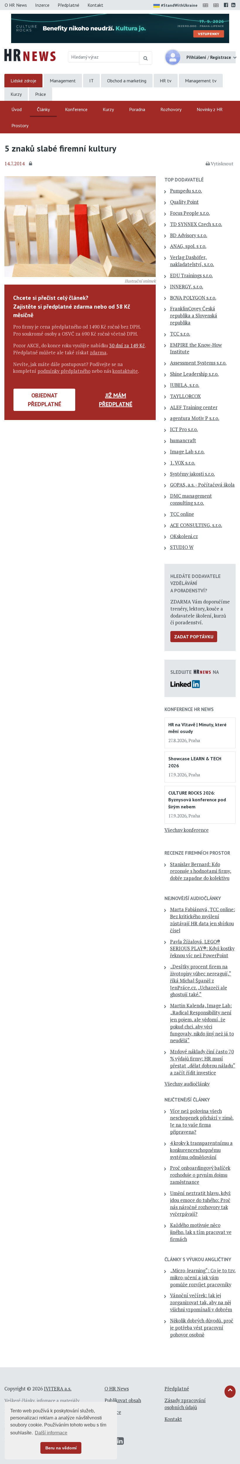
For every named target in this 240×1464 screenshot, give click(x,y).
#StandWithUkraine (179, 5)
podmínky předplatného (63, 371)
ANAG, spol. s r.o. (188, 246)
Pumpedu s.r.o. (186, 191)
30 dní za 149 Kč (127, 345)
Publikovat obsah (122, 1400)
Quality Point (184, 202)
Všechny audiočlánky (187, 1084)
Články (43, 109)
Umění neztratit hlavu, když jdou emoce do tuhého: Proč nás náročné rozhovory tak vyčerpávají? (200, 1203)
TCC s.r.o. (180, 334)
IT (91, 81)
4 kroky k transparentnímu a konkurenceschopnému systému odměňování (201, 1150)
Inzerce (42, 5)
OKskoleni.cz (184, 536)
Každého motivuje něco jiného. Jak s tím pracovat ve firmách (201, 1232)
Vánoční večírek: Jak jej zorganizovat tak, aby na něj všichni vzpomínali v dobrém (201, 1302)
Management (63, 81)
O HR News (16, 5)
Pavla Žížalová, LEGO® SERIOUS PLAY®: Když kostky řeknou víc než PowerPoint (202, 948)
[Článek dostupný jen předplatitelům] (31, 163)
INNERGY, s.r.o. (186, 286)
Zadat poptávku (193, 637)
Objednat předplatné (44, 400)
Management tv (201, 81)
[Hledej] (145, 58)
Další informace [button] (51, 1432)
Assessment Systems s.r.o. (198, 363)
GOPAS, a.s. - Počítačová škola (202, 485)
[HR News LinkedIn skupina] (233, 5)
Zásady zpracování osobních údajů (185, 1404)
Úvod (16, 109)
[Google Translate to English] (217, 5)
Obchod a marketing (126, 81)
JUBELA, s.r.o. (184, 385)
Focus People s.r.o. (190, 213)
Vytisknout (222, 163)
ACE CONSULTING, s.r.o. (196, 525)
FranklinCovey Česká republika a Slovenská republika (193, 315)
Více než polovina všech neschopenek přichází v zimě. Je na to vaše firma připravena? (202, 1121)
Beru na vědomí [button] (61, 1448)
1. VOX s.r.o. (182, 463)
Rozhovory (170, 109)
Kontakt (95, 5)
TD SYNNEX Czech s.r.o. (196, 224)
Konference (76, 109)
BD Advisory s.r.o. (188, 235)
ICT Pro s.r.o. (184, 429)
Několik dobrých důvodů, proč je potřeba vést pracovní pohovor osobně (201, 1327)
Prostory (19, 125)
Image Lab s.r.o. (187, 451)
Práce (40, 94)
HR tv (166, 81)
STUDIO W (181, 547)
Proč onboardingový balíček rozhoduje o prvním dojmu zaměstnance (200, 1175)
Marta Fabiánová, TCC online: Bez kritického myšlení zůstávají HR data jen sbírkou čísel (202, 920)
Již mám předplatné (115, 400)
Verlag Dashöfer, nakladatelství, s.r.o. (192, 261)
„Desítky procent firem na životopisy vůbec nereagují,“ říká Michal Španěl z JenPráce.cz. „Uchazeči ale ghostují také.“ (200, 980)
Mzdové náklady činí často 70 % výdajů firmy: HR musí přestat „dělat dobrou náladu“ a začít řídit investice (202, 1062)
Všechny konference (186, 830)
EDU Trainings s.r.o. (191, 275)
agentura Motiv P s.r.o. (194, 418)
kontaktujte (125, 371)
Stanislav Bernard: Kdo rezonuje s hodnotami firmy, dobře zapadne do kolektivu (200, 871)
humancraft (183, 440)
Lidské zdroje (23, 81)
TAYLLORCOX (185, 396)
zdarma (98, 352)
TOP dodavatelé (184, 179)
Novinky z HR (210, 109)
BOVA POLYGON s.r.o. (193, 298)
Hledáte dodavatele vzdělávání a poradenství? (195, 583)
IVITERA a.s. (57, 1388)
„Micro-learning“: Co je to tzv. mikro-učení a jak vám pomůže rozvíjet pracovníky (203, 1277)
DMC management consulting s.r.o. (191, 499)
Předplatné (68, 5)
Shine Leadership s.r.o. (194, 374)
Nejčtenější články (187, 1099)
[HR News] (30, 54)
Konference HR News (189, 709)
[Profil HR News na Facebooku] (226, 5)
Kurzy (16, 94)
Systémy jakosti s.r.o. (192, 474)
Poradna (137, 109)
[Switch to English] (206, 5)
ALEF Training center (193, 407)
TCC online (182, 514)
